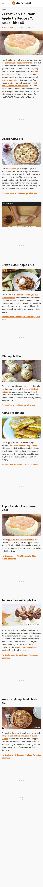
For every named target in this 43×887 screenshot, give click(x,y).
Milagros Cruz (8, 27)
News (4, 10)
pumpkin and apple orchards (17, 63)
